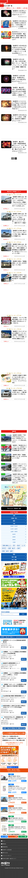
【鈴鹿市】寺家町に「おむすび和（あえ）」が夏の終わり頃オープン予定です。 (19, 392)
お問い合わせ (5, 852)
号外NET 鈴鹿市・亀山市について (9, 858)
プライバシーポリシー (6, 855)
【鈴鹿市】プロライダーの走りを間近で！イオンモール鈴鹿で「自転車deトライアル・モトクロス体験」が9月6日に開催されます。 (19, 335)
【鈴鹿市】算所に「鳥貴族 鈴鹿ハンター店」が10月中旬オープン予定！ (19, 263)
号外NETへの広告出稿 (6, 849)
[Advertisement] (14, 131)
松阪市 (18, 548)
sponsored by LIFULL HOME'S (14, 771)
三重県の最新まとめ (6, 545)
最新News (8, 8)
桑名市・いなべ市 (21, 545)
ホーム (3, 840)
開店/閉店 (19, 8)
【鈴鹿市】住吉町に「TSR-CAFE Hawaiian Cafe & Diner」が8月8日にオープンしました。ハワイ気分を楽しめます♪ (19, 438)
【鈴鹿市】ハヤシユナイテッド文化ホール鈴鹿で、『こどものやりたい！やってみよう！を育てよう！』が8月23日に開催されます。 (19, 467)
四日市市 (4, 548)
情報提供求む (5, 846)
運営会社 (4, 843)
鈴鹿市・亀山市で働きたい (8, 637)
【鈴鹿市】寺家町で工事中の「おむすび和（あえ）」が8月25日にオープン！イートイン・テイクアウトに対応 (19, 379)
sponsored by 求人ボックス (21, 637)
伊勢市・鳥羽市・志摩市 (7, 551)
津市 (14, 545)
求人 (14, 8)
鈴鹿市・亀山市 (11, 548)
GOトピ (2, 8)
